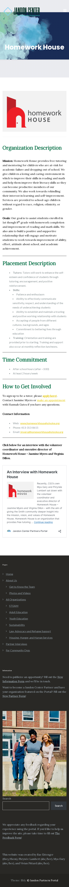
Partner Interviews (16, 644)
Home (9, 574)
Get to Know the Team (22, 586)
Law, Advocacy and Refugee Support (30, 631)
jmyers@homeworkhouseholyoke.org (41, 431)
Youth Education (18, 618)
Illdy (23, 880)
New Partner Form (14, 696)
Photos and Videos (20, 593)
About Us (11, 580)
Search (7, 798)
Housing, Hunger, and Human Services (31, 637)
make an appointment (51, 400)
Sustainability (17, 624)
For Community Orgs (18, 650)
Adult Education (18, 612)
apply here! (50, 395)
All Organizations (16, 599)
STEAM (13, 605)
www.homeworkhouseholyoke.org (40, 423)
